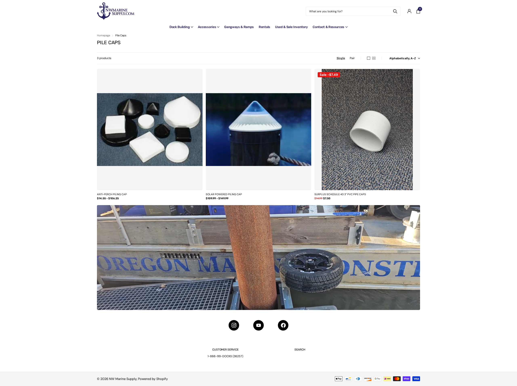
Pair (352, 58)
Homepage (103, 35)
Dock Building (179, 27)
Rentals (264, 27)
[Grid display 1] (368, 58)
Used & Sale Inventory (291, 27)
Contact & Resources (328, 27)
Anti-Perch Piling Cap (112, 194)
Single (341, 58)
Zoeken (395, 11)
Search (299, 349)
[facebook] (283, 325)
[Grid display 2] (373, 58)
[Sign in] (409, 11)
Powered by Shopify (153, 379)
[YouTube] (258, 325)
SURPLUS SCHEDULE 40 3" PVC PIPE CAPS (340, 194)
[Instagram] (234, 325)
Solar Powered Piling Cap (224, 194)
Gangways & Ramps (239, 27)
